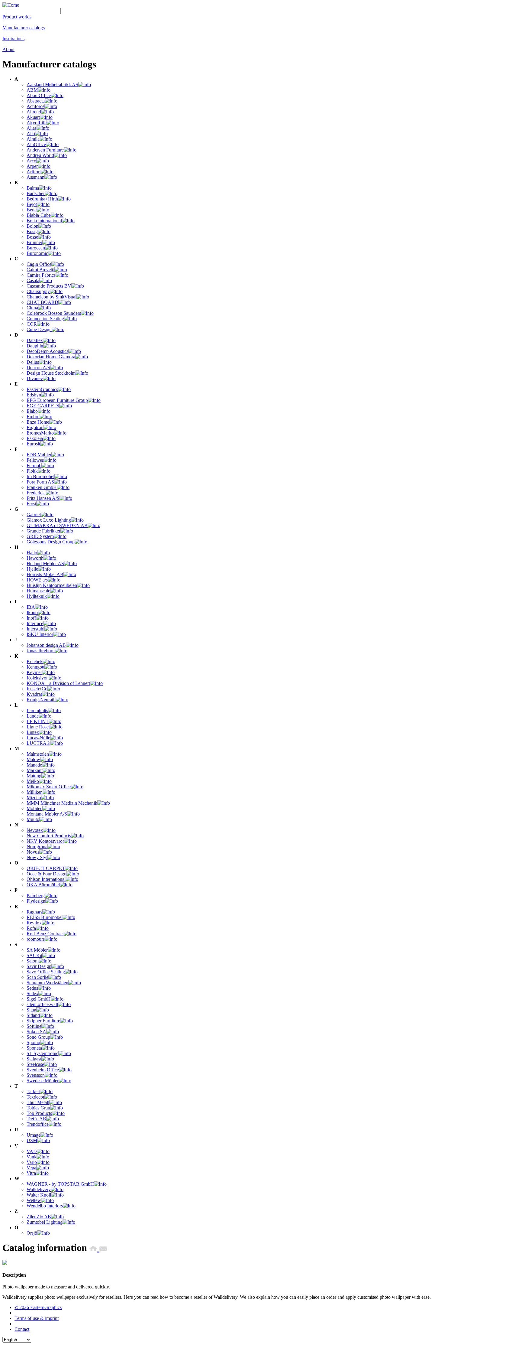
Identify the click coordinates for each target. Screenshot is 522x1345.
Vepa (31, 1167)
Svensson (36, 1075)
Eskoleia (35, 438)
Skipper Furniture (43, 1020)
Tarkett (33, 1091)
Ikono (32, 612)
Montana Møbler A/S (47, 813)
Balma (33, 188)
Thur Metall (38, 1102)
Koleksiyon (38, 677)
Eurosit (33, 443)
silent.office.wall (42, 1004)
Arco (31, 160)
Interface (35, 623)
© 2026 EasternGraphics (38, 1307)
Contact (21, 1329)
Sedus (32, 988)
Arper (32, 166)
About (8, 49)
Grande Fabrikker (43, 530)
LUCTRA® (38, 743)
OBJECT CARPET (46, 868)
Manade (34, 764)
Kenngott (35, 666)
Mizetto (34, 797)
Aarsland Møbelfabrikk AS (52, 84)
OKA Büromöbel (43, 884)
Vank (32, 1156)
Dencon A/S (38, 367)
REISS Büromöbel (45, 917)
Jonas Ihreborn (41, 650)
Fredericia (36, 492)
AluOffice (36, 144)
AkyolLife (37, 122)
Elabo (32, 411)
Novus (33, 852)
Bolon (32, 226)
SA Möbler (37, 950)
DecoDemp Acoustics (47, 351)
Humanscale (38, 590)
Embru (33, 416)
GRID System (40, 536)
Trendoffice (38, 1124)
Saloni (33, 960)
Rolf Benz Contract (45, 933)
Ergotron (35, 427)
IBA (31, 607)
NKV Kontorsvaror (45, 841)
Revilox (34, 922)
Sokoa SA (36, 1031)
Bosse (32, 236)
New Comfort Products (49, 835)
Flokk (32, 471)
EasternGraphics (42, 389)
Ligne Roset (38, 726)
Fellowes (35, 460)
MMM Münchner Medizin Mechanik (62, 803)
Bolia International (44, 220)
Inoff (31, 617)
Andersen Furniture (45, 149)
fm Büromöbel (40, 476)
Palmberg (36, 895)
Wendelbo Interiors (45, 1205)
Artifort (34, 171)
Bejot (32, 204)
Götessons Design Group (51, 541)
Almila (33, 139)
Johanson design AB (46, 645)
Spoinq (33, 1042)
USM (32, 1140)
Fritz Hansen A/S (43, 498)
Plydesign (36, 901)
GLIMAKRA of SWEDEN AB (57, 525)
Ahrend (34, 111)
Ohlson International (46, 879)
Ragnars (34, 911)
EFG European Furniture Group (57, 400)
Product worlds (16, 16)
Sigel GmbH (39, 998)
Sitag (31, 1009)
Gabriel (34, 514)
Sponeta (34, 1047)
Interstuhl (35, 628)
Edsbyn (34, 394)
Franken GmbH (42, 487)
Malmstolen (38, 754)
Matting (34, 775)
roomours (36, 939)
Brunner (34, 242)
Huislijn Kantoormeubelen (52, 585)
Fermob (34, 465)
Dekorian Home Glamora (51, 356)
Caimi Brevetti (40, 269)
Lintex (33, 732)
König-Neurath (41, 699)
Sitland (33, 1015)
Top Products (39, 1113)
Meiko (33, 781)
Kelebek (35, 661)
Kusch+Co (37, 688)
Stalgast (34, 1058)
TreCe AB (36, 1118)
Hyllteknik (37, 596)
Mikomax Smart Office (49, 786)
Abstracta (36, 100)
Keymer (34, 672)
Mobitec (34, 808)
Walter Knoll (39, 1194)
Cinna (32, 307)
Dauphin (35, 345)
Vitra (31, 1173)
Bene (32, 209)
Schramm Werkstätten (47, 982)
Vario (32, 1162)
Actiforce (35, 106)
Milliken (35, 792)
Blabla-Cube (39, 215)
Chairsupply (38, 291)
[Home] (10, 5)
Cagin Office (39, 264)
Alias (32, 128)
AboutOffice (39, 95)
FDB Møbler (39, 454)
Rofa (31, 928)
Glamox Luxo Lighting (49, 520)
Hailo (32, 552)
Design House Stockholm (51, 373)
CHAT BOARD (42, 302)
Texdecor (35, 1096)
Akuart (33, 117)
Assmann (35, 177)
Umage (33, 1135)
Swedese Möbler (43, 1080)
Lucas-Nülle (38, 737)
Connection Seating (45, 318)
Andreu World (40, 155)
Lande (33, 715)
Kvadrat (34, 694)
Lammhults (37, 710)
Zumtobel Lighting (45, 1222)
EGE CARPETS (43, 405)
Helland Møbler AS (45, 563)
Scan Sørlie (37, 977)
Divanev (35, 378)
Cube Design (39, 329)
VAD (32, 1151)
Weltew (34, 1200)
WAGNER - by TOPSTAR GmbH (60, 1184)
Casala (33, 280)
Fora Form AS (40, 481)
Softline (34, 1026)
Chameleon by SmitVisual (51, 296)
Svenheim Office (43, 1069)
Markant (35, 770)
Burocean (36, 247)
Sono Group (38, 1037)
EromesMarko (40, 432)
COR (32, 324)
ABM (32, 90)
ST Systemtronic (42, 1053)
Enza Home (38, 422)
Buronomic (37, 253)
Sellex (32, 993)
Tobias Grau (38, 1107)
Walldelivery (39, 1189)
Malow (33, 759)
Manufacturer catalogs (23, 27)
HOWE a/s (37, 579)
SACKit (34, 955)
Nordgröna (37, 846)
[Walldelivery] (4, 1263)
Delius (33, 362)
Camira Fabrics (41, 275)
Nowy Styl (37, 857)
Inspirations (13, 38)
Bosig (32, 231)
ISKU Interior (40, 634)
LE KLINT (38, 721)
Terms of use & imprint (36, 1318)
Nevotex (35, 830)
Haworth (35, 558)
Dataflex (35, 340)
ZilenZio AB (39, 1216)
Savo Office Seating (46, 971)
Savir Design (39, 966)
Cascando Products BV (49, 285)
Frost (31, 503)
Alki (31, 133)
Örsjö (32, 1233)
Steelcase (35, 1064)
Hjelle (32, 569)
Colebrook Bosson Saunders (54, 313)
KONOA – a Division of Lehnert (58, 683)
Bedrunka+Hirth (42, 198)
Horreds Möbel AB (45, 574)
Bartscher (36, 193)
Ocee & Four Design (46, 873)
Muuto (33, 819)
